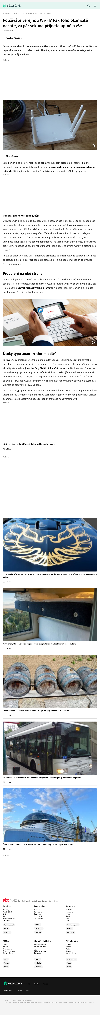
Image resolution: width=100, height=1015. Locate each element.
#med (69, 963)
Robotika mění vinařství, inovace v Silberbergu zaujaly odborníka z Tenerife (36, 710)
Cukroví (68, 945)
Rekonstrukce (7, 949)
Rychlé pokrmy (71, 953)
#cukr (69, 967)
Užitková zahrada (40, 951)
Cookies (19, 990)
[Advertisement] (50, 78)
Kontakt (45, 984)
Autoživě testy (8, 912)
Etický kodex (8, 990)
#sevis (6, 929)
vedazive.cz (7, 13)
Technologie (38, 918)
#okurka (38, 963)
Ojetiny (5, 914)
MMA (67, 918)
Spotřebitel (38, 916)
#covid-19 (38, 928)
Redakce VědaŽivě (14, 38)
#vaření (6, 963)
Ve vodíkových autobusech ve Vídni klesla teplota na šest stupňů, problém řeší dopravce (42, 777)
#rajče (37, 959)
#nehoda (7, 932)
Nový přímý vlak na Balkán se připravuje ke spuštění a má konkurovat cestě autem (39, 644)
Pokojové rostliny (40, 947)
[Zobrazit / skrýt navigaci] (95, 5)
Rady (4, 916)
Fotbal (68, 914)
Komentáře (38, 912)
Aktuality (6, 910)
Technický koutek (9, 918)
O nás (28, 984)
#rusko (37, 924)
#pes (5, 959)
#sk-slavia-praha (72, 925)
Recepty (68, 951)
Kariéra (36, 984)
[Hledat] (89, 5)
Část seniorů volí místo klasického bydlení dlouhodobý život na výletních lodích (38, 844)
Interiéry (5, 947)
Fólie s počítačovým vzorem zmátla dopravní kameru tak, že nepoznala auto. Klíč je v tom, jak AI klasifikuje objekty (50, 575)
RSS (27, 990)
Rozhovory (37, 914)
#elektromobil (9, 925)
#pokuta (38, 932)
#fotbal (69, 929)
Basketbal (69, 910)
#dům (6, 967)
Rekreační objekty (9, 951)
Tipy (35, 949)
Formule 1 (69, 912)
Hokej (68, 916)
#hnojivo (38, 967)
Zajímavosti (7, 920)
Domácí (37, 910)
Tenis (67, 920)
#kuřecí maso (71, 959)
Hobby (5, 945)
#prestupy (70, 932)
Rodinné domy (8, 953)
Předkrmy (69, 949)
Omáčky (68, 947)
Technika (16, 13)
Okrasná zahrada (40, 945)
